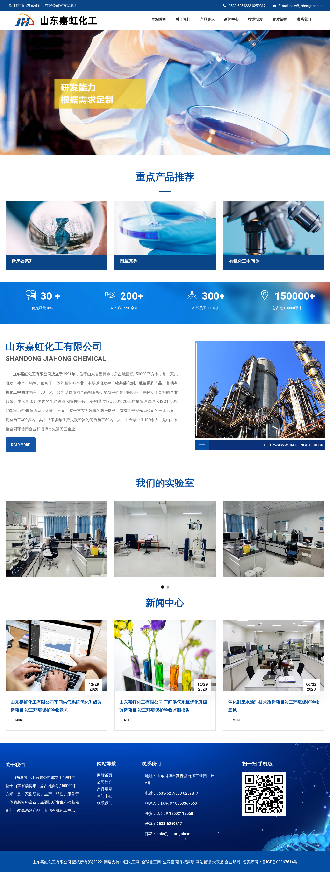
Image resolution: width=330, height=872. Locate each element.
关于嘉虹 (183, 19)
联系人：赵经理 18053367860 (171, 803)
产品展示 (207, 19)
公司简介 (104, 782)
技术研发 (255, 19)
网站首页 (159, 19)
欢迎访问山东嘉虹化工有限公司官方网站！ (43, 5)
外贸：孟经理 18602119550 (169, 813)
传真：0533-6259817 (163, 823)
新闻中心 (231, 19)
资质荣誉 (280, 19)
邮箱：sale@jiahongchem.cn (170, 833)
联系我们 (304, 19)
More (19, 720)
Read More (20, 445)
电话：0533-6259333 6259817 (171, 793)
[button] (162, 587)
